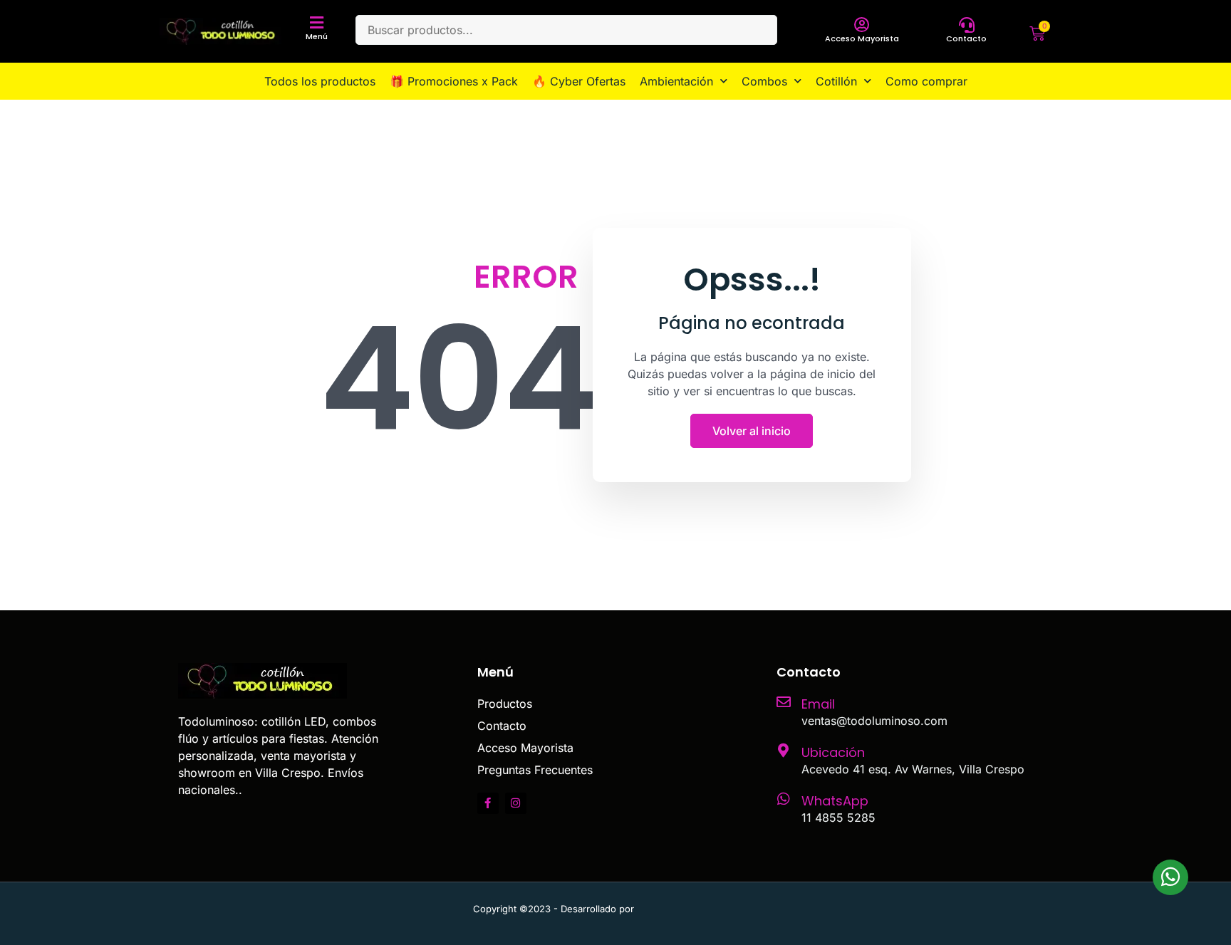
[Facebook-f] (488, 803)
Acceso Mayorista (862, 38)
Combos (764, 81)
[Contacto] (967, 25)
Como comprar (926, 81)
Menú (317, 36)
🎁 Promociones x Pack (454, 81)
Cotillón (836, 81)
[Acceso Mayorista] (862, 25)
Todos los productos (319, 81)
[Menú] (317, 23)
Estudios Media (697, 909)
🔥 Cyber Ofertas (578, 81)
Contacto (966, 38)
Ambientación (676, 81)
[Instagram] (515, 803)
